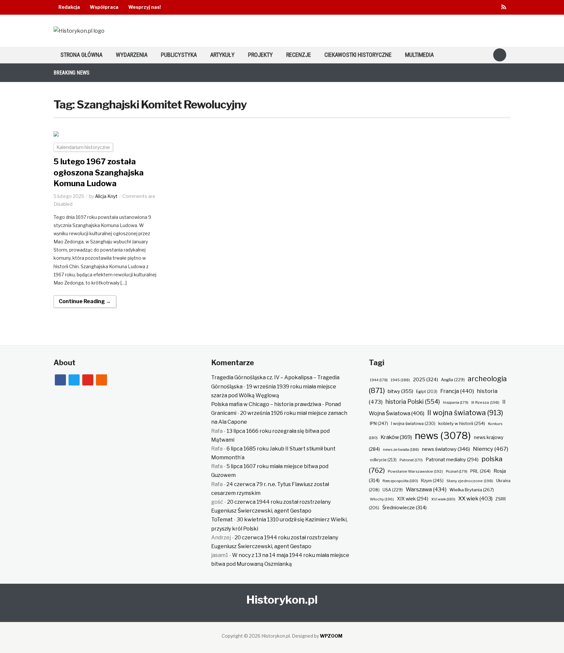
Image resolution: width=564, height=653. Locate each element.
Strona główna (81, 54)
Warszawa (426, 489)
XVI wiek (443, 499)
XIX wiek (412, 498)
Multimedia (419, 54)
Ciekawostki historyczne (358, 54)
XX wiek (475, 498)
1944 (379, 380)
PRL (480, 471)
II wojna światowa (465, 412)
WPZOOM (331, 636)
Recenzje (298, 54)
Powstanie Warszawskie (415, 471)
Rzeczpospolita (400, 481)
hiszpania (455, 402)
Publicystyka (179, 54)
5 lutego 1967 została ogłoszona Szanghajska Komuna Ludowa (99, 172)
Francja (457, 391)
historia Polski (412, 401)
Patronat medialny (452, 459)
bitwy (400, 391)
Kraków (396, 437)
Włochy (382, 499)
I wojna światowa (413, 423)
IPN (379, 423)
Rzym (432, 480)
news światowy (446, 449)
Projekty (260, 54)
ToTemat (222, 519)
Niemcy (490, 448)
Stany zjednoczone (469, 481)
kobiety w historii (461, 423)
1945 (400, 380)
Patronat (411, 460)
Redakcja (69, 7)
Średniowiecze (404, 508)
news (443, 435)
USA (393, 489)
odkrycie (383, 459)
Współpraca (104, 7)
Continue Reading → (85, 301)
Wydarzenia (132, 54)
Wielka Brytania (471, 489)
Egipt (426, 391)
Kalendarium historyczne (83, 147)
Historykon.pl (282, 599)
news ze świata (401, 449)
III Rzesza (485, 402)
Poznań (456, 471)
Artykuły (222, 54)
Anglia (453, 379)
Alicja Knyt (106, 196)
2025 (425, 380)
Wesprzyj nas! (144, 7)
